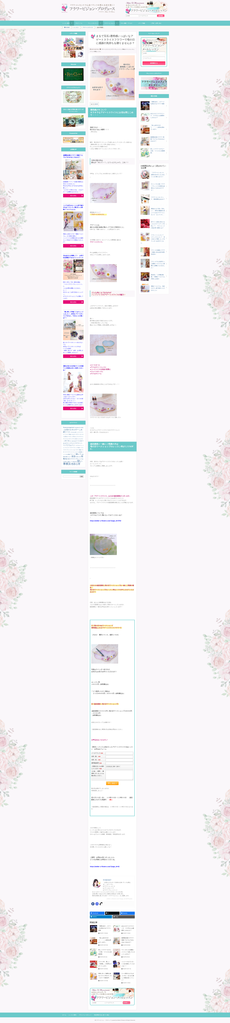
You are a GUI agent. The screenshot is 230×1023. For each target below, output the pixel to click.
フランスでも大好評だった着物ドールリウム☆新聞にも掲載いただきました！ (158, 264)
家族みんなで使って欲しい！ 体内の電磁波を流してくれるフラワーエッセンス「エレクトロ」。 (158, 211)
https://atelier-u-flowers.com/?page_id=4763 (105, 521)
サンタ (78, 438)
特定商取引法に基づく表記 (101, 1015)
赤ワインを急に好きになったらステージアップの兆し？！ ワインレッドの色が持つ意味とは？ (158, 225)
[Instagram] (97, 903)
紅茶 (76, 461)
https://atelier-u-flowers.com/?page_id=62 (104, 866)
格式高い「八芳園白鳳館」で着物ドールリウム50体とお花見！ (158, 277)
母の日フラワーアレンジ (73, 459)
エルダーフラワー (75, 434)
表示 (96, 104)
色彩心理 (75, 464)
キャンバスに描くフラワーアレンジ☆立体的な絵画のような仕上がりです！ (158, 187)
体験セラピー (68, 456)
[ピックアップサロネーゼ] (73, 138)
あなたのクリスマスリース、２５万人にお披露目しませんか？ (127, 928)
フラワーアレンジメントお (69, 449)
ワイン (72, 454)
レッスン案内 (66, 23)
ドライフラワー (74, 443)
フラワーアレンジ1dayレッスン (76, 447)
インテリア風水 (67, 434)
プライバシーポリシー (85, 1015)
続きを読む (73, 195)
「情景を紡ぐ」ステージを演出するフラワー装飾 (104, 928)
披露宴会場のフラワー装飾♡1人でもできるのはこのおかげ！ (127, 940)
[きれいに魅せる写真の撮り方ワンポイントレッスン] (73, 116)
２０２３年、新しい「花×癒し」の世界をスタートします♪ (105, 964)
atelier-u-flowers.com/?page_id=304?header (119, 899)
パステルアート (78, 445)
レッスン (76, 27)
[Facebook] (93, 903)
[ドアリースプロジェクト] (73, 92)
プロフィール (78, 23)
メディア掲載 (141, 23)
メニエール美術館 (78, 452)
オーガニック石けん (71, 436)
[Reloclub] (73, 69)
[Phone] (101, 903)
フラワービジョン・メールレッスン (112, 994)
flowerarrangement (68, 427)
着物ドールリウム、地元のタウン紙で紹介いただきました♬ (158, 288)
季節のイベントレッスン (128, 49)
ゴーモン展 (74, 438)
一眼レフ (77, 454)
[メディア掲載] (73, 38)
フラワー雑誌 (78, 449)
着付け (65, 461)
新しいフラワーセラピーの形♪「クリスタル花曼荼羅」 (105, 952)
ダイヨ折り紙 (73, 441)
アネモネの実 (73, 432)
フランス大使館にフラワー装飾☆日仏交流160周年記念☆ (158, 252)
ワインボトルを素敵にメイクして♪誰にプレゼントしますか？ (128, 952)
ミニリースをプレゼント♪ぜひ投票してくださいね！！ (128, 964)
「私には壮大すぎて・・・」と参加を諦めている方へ (104, 940)
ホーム (64, 1015)
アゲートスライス (88, 27)
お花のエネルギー (71, 430)
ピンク (67, 447)
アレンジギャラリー (93, 23)
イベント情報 (93, 51)
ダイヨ (66, 441)
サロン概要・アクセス (126, 23)
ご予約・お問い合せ (156, 23)
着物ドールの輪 (71, 461)
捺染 (74, 456)
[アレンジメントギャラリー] (154, 78)
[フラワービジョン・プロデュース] (88, 4)
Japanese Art (77, 427)
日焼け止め (78, 456)
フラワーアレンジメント (116, 49)
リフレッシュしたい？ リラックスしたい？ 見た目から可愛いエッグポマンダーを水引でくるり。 (153, 239)
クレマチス (68, 438)
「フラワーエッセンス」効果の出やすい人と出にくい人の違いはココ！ (158, 174)
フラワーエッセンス (109, 23)
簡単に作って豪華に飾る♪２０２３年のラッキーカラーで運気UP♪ (105, 976)
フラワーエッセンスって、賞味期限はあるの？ (158, 198)
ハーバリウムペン (72, 444)
